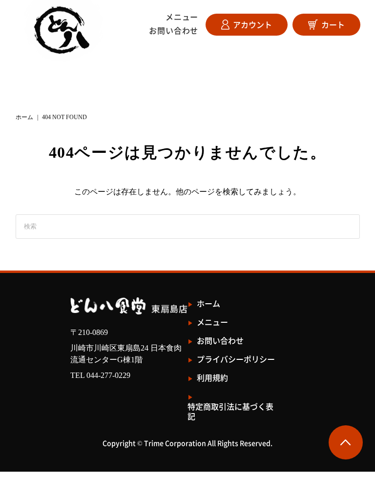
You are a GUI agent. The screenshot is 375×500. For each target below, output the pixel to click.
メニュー (182, 16)
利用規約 (212, 377)
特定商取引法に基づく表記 (230, 411)
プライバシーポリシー (236, 359)
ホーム (24, 117)
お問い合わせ (173, 30)
